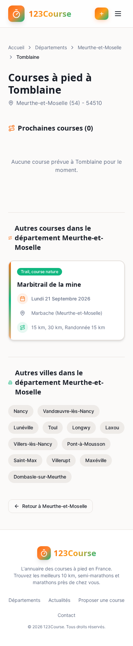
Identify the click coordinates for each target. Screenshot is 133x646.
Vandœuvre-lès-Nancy (68, 411)
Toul (52, 427)
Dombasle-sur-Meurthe (40, 477)
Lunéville (23, 427)
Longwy (81, 427)
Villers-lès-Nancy (33, 444)
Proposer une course (101, 600)
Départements (51, 47)
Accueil (16, 47)
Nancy (21, 411)
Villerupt (61, 460)
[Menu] (118, 14)
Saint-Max (25, 460)
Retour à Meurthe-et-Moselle (54, 506)
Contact (66, 615)
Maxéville (95, 460)
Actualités (59, 600)
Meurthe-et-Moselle (99, 47)
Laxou (112, 427)
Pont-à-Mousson (86, 444)
